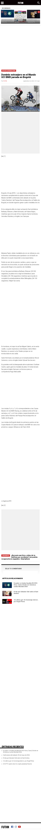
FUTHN (5, 81)
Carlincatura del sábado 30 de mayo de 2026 (20, 21)
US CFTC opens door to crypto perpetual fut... (32, 21)
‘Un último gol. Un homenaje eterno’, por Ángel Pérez (18, 761)
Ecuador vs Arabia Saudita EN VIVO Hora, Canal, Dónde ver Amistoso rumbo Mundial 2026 (25, 584)
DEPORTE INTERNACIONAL (8, 70)
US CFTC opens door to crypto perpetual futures (17, 764)
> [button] (38, 12)
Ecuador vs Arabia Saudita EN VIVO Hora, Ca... (7, 21)
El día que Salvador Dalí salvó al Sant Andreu (16, 758)
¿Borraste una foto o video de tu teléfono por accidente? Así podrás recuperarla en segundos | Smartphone (19, 557)
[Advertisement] (20, 47)
